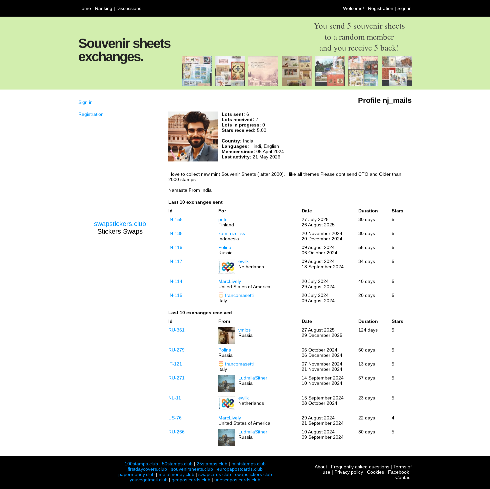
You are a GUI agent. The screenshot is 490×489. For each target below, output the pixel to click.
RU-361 (176, 330)
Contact (403, 477)
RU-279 (176, 350)
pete (223, 219)
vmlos (244, 330)
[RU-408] (263, 84)
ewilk (243, 261)
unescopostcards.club (237, 479)
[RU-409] (363, 84)
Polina (224, 247)
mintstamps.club (248, 463)
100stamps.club (141, 463)
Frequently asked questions (360, 466)
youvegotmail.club (149, 479)
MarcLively (229, 281)
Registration (380, 8)
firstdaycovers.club (147, 469)
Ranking (103, 8)
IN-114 (175, 281)
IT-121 (175, 364)
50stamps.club (177, 463)
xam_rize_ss (231, 233)
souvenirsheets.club (192, 469)
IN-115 (175, 295)
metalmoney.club (176, 474)
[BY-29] (397, 84)
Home (84, 8)
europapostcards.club (240, 469)
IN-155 (175, 219)
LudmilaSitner (252, 377)
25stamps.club (212, 463)
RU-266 (176, 431)
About (321, 466)
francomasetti (239, 295)
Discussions (128, 8)
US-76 (175, 417)
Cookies (375, 472)
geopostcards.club (191, 479)
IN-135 (175, 233)
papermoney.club (136, 474)
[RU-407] (230, 84)
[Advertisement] (362, 136)
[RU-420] (297, 84)
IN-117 (175, 261)
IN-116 (175, 247)
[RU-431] (197, 84)
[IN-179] (330, 84)
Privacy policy (348, 472)
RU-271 (176, 377)
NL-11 (174, 397)
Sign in (404, 8)
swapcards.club (214, 474)
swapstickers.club (120, 223)
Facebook (398, 472)
